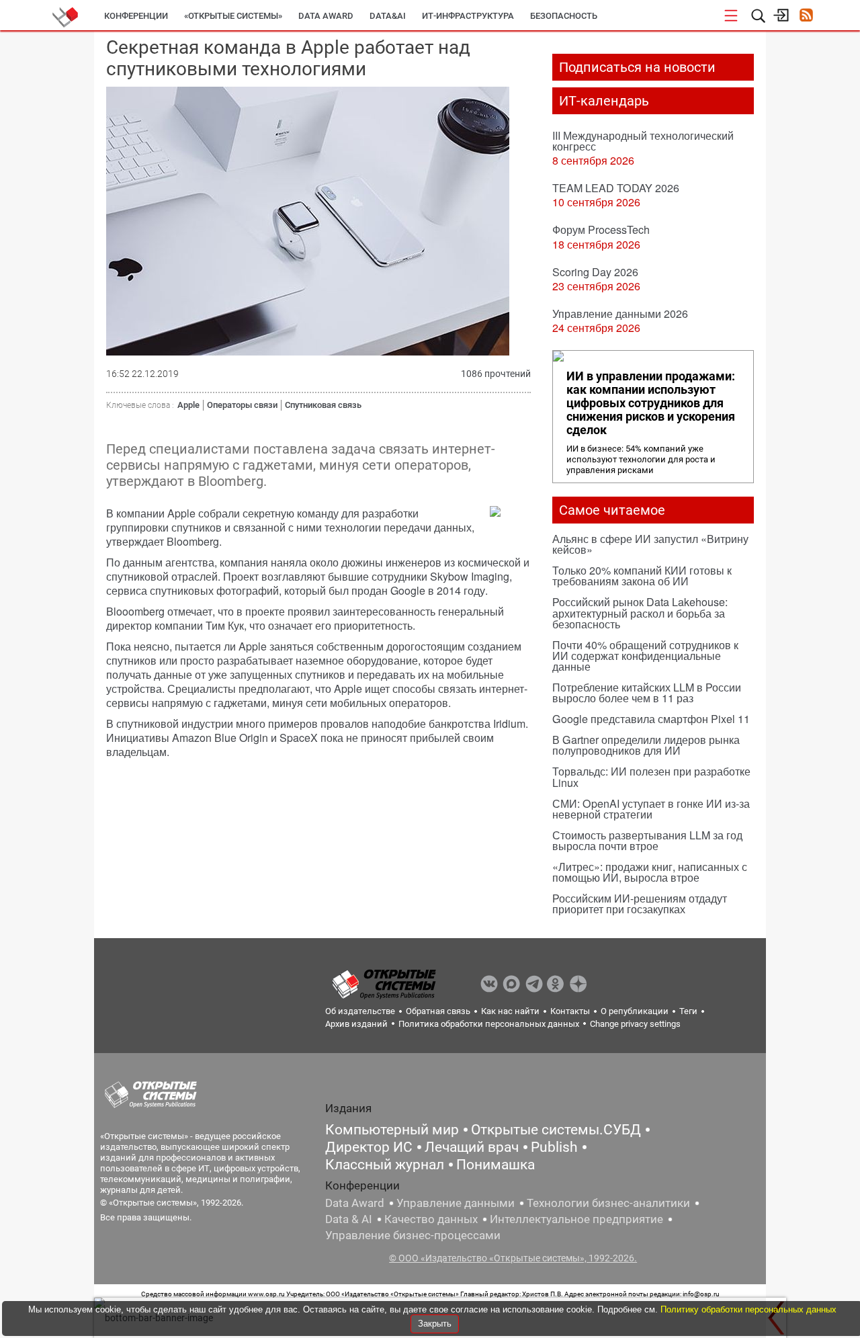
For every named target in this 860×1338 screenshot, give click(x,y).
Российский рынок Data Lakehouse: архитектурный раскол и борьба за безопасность (640, 612)
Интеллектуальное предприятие (576, 1219)
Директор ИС (369, 1147)
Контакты (570, 1011)
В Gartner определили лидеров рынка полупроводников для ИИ (646, 745)
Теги (688, 1011)
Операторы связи (242, 405)
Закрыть (435, 1324)
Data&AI (388, 16)
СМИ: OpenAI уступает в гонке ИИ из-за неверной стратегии (651, 809)
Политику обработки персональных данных (748, 1309)
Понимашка (495, 1165)
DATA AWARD (325, 16)
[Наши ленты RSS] (806, 16)
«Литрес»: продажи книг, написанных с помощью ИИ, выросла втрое (649, 872)
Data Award (354, 1203)
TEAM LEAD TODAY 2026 (615, 188)
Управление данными (455, 1203)
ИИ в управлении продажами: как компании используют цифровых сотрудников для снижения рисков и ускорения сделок (650, 403)
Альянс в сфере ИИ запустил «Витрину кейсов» (650, 544)
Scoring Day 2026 (595, 272)
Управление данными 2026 (620, 313)
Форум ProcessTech (601, 229)
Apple (188, 405)
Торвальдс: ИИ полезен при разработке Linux (651, 776)
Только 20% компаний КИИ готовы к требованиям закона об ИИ (642, 575)
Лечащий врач (472, 1147)
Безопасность (563, 16)
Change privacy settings (635, 1024)
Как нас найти (510, 1011)
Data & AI (348, 1219)
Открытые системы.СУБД (556, 1130)
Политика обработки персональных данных (488, 1024)
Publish (554, 1147)
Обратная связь (438, 1011)
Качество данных (431, 1219)
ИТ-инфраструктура (468, 16)
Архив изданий (356, 1024)
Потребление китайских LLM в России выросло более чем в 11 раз (646, 692)
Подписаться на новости (637, 67)
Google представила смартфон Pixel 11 (651, 718)
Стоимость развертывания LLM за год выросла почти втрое (647, 840)
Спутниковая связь (323, 405)
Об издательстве (360, 1011)
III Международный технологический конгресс (643, 141)
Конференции (136, 16)
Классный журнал (384, 1165)
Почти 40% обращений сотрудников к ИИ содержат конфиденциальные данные (645, 655)
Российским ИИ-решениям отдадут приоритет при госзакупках (639, 903)
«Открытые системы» (233, 16)
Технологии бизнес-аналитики (608, 1203)
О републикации (635, 1011)
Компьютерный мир (392, 1130)
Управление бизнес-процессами (413, 1235)
